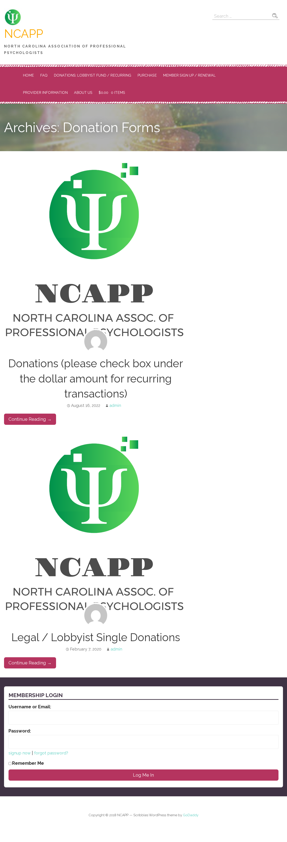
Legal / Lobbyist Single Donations (95, 637)
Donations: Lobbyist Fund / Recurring (92, 75)
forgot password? (51, 753)
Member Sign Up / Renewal (189, 75)
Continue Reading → (30, 419)
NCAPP (23, 34)
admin (115, 405)
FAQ (44, 75)
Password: (20, 731)
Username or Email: (30, 706)
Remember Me (28, 763)
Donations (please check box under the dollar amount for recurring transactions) (95, 378)
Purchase (147, 75)
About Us (83, 92)
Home (28, 75)
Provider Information (45, 92)
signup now (20, 753)
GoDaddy (190, 815)
